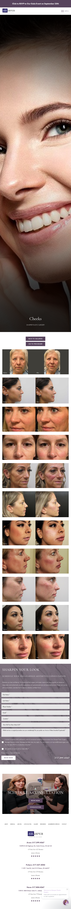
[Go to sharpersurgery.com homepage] (19, 11)
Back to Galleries (35, 339)
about (6, 824)
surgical (12, 824)
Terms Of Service (15, 753)
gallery (36, 824)
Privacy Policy (5, 753)
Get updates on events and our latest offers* (17, 749)
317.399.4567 (62, 757)
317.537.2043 (39, 865)
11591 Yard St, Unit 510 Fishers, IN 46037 (35, 868)
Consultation (35, 807)
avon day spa (27, 824)
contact (64, 824)
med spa (19, 824)
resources (43, 824)
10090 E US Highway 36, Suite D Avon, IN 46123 (35, 846)
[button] (62, 11)
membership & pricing (54, 824)
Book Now (8, 758)
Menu (67, 11)
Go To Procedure (35, 344)
